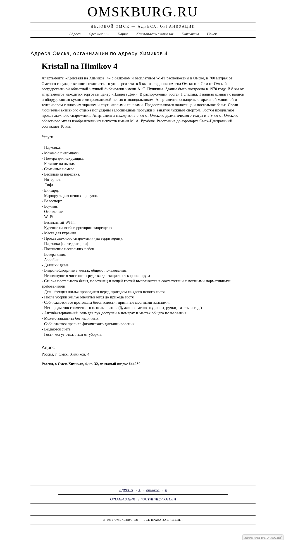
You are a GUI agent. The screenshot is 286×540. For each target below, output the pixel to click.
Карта (123, 34)
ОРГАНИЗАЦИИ (122, 499)
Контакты (190, 34)
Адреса (75, 34)
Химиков (152, 490)
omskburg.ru (142, 12)
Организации (99, 34)
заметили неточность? (263, 537)
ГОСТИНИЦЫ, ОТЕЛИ (158, 499)
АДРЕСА (126, 490)
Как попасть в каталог (154, 34)
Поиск (212, 34)
